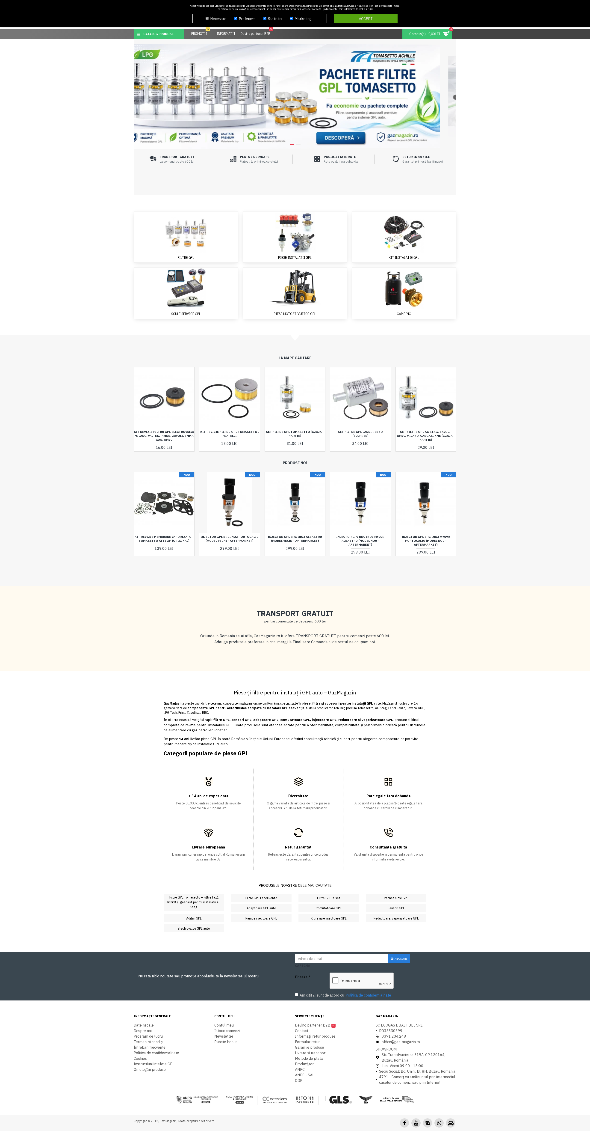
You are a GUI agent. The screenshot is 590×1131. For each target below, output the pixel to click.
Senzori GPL (396, 908)
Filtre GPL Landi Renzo (261, 898)
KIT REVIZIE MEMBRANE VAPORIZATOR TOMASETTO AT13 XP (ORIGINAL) (164, 539)
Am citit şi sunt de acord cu (345, 995)
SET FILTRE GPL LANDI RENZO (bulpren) (360, 434)
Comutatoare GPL (329, 908)
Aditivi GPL (194, 918)
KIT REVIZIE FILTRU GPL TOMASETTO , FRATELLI (229, 434)
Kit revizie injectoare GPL (329, 918)
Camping (404, 314)
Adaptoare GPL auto (261, 908)
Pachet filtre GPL (396, 898)
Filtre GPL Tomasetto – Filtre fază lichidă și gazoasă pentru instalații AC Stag (194, 902)
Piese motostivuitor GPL (295, 314)
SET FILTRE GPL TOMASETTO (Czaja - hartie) (295, 434)
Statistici (275, 18)
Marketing (303, 18)
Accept (366, 18)
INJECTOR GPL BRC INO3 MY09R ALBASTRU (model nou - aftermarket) (360, 541)
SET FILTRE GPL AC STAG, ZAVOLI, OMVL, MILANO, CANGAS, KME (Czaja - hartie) (426, 436)
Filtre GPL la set (328, 898)
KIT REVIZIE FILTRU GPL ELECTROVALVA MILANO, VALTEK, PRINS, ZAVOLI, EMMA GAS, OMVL (164, 436)
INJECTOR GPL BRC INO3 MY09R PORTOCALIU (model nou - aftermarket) (426, 541)
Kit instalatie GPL (404, 258)
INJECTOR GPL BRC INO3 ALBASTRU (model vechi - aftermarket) (295, 539)
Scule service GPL (186, 314)
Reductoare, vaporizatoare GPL (396, 918)
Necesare (218, 18)
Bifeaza (301, 977)
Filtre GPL (186, 258)
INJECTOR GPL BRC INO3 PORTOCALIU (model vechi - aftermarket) (230, 539)
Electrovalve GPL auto (194, 928)
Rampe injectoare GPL (261, 918)
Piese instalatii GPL (295, 258)
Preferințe (247, 18)
